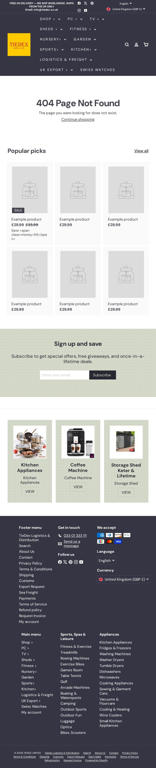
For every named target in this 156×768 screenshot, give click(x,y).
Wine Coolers (110, 715)
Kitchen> (82, 49)
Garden (83, 39)
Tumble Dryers (111, 665)
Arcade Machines (75, 687)
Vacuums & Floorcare (109, 701)
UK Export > (55, 70)
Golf (63, 681)
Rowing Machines (74, 658)
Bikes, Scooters (73, 732)
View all (141, 151)
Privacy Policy (30, 563)
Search (25, 545)
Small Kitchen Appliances (110, 723)
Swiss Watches (97, 70)
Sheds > (50, 29)
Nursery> (51, 39)
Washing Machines (115, 654)
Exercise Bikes (72, 664)
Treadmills (69, 652)
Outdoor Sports (73, 709)
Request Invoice (32, 615)
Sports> (50, 49)
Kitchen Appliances (115, 642)
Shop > (48, 19)
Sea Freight (28, 592)
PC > (73, 19)
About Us (26, 551)
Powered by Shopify (96, 760)
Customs (26, 580)
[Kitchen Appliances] (29, 442)
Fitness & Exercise (76, 646)
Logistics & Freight (64, 59)
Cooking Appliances (116, 683)
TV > (95, 19)
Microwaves (109, 677)
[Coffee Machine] (77, 442)
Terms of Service (33, 604)
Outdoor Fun (71, 715)
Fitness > (81, 29)
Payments (27, 598)
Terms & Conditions (35, 569)
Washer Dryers (111, 659)
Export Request (32, 586)
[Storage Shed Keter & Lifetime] (126, 442)
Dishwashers (110, 671)
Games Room (71, 670)
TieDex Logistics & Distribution (34, 537)
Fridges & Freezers (115, 648)
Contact (26, 557)
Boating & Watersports (70, 695)
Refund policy (30, 610)
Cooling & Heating (114, 709)
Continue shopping (78, 119)
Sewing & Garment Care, (115, 691)
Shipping (26, 575)
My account (29, 621)
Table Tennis (70, 675)
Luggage (67, 721)
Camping (68, 703)
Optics (66, 727)
